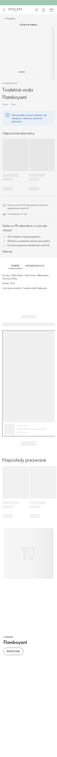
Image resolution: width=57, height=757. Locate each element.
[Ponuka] (4, 10)
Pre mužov (10, 18)
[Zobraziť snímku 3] (35, 75)
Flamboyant (10, 83)
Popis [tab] (15, 265)
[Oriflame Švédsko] (15, 9)
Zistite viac (7, 251)
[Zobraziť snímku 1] (22, 75)
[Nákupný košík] (51, 10)
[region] (28, 53)
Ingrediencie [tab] (34, 265)
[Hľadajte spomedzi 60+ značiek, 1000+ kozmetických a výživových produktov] (36, 10)
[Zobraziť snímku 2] (29, 75)
